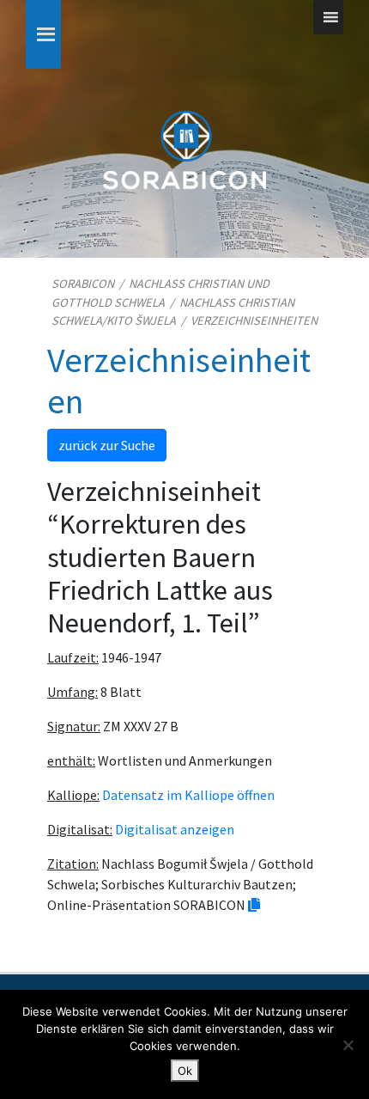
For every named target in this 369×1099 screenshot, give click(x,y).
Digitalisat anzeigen (174, 829)
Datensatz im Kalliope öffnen (188, 794)
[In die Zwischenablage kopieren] (254, 904)
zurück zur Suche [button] (106, 445)
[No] (347, 1044)
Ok (185, 1071)
